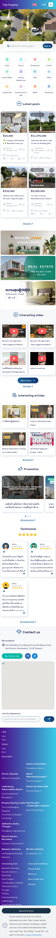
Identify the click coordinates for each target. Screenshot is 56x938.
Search (47, 46)
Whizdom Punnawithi (11, 778)
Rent (4, 739)
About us (32, 874)
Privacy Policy (34, 868)
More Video (26, 380)
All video (27, 386)
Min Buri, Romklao (35, 849)
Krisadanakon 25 (33, 853)
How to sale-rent (36, 879)
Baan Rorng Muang (34, 810)
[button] (52, 26)
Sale (4, 736)
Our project (7, 756)
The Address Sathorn (35, 768)
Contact (32, 884)
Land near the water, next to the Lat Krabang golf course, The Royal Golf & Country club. (41, 142)
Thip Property (10, 4)
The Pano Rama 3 (34, 781)
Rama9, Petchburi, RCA (37, 786)
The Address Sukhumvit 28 (13, 830)
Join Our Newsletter (11, 713)
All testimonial (27, 621)
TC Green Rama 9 (33, 790)
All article (27, 459)
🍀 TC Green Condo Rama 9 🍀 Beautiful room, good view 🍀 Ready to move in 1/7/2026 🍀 (14, 142)
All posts (27, 223)
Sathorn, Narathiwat (36, 763)
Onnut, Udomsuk (10, 773)
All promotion (27, 520)
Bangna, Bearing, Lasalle (13, 802)
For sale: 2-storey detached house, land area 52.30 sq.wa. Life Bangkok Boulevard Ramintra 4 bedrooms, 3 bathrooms (42, 197)
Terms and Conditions (38, 863)
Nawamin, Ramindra (11, 849)
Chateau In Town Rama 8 (12, 843)
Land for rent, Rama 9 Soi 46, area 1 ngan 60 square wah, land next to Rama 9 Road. (13, 197)
